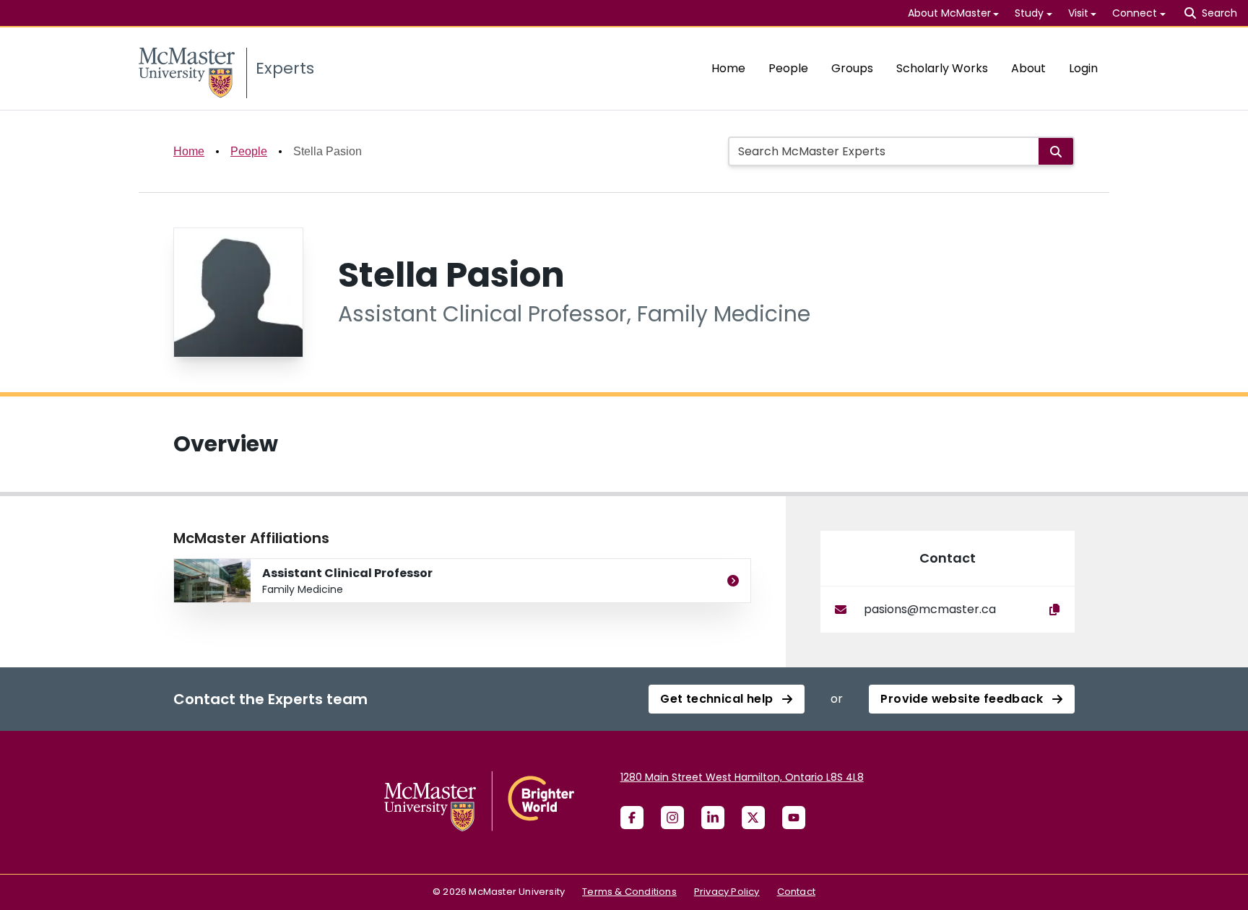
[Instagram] (672, 817)
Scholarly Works (942, 68)
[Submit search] (1056, 151)
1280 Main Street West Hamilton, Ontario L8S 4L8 (742, 777)
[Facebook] (632, 817)
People (788, 68)
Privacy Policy (727, 891)
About (1028, 68)
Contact (796, 891)
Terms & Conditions (629, 891)
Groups (852, 68)
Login (1083, 68)
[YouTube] (793, 817)
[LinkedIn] (712, 817)
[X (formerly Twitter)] (753, 817)
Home (728, 68)
